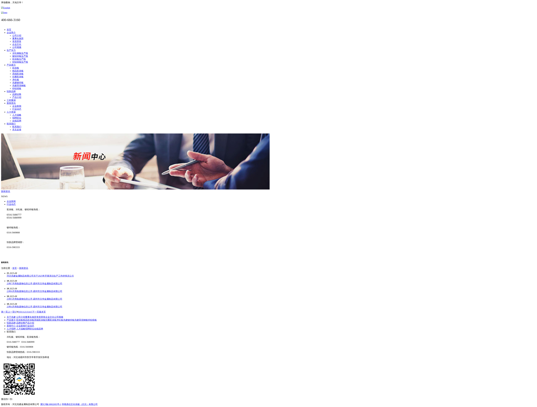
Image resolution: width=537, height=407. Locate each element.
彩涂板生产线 (19, 59)
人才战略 (16, 115)
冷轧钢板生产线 (20, 53)
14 (29, 312)
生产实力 (11, 50)
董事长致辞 (17, 38)
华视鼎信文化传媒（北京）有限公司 (80, 404)
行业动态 (16, 109)
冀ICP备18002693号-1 (50, 404)
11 (22, 312)
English (6, 8)
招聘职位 (16, 118)
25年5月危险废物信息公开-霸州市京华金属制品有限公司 (34, 299)
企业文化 (16, 44)
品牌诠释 (16, 94)
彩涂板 (15, 68)
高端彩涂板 (17, 74)
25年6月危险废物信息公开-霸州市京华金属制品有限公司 (34, 291)
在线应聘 (16, 121)
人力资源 (11, 112)
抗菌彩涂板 (17, 76)
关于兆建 (11, 317)
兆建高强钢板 (19, 85)
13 (27, 312)
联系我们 (11, 124)
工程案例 (11, 100)
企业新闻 (16, 106)
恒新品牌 (11, 91)
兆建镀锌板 (17, 82)
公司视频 (16, 47)
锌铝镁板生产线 (20, 62)
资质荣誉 (16, 41)
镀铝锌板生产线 (20, 56)
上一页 (11, 312)
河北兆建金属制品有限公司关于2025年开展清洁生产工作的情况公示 (40, 276)
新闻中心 (11, 326)
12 (24, 312)
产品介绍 (16, 97)
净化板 (15, 79)
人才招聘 (11, 329)
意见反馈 (16, 129)
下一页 (35, 312)
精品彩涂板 (17, 71)
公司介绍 (16, 35)
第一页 (4, 312)
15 (31, 312)
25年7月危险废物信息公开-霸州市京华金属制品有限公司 (34, 283)
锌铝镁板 (16, 88)
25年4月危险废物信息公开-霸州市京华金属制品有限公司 (34, 306)
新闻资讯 (11, 103)
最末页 (42, 312)
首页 (9, 29)
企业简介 (11, 32)
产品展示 (11, 65)
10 (20, 312)
